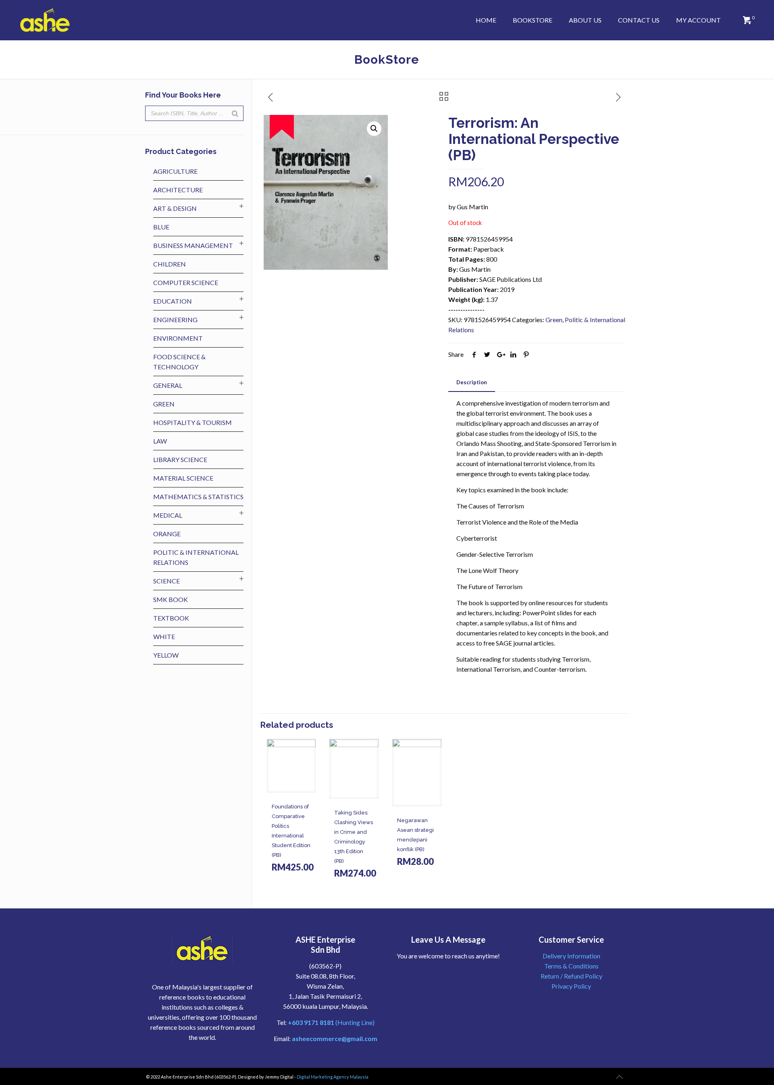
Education (172, 301)
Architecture (178, 190)
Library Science (180, 459)
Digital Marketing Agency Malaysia (332, 1076)
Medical (167, 515)
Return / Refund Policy (571, 976)
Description (471, 382)
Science (166, 581)
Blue (161, 227)
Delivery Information (571, 956)
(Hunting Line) (331, 1022)
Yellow (166, 655)
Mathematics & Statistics (198, 496)
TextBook (171, 618)
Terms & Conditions (571, 966)
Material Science (183, 478)
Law (160, 441)
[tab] (471, 382)
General (167, 385)
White (164, 636)
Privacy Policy (571, 986)
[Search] (235, 113)
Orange (167, 533)
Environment (178, 338)
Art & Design (175, 208)
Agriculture (175, 171)
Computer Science (185, 282)
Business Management (193, 245)
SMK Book (170, 599)
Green (553, 319)
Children (169, 264)
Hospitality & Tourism (192, 422)
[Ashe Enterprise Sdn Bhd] (45, 20)
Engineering (175, 319)
